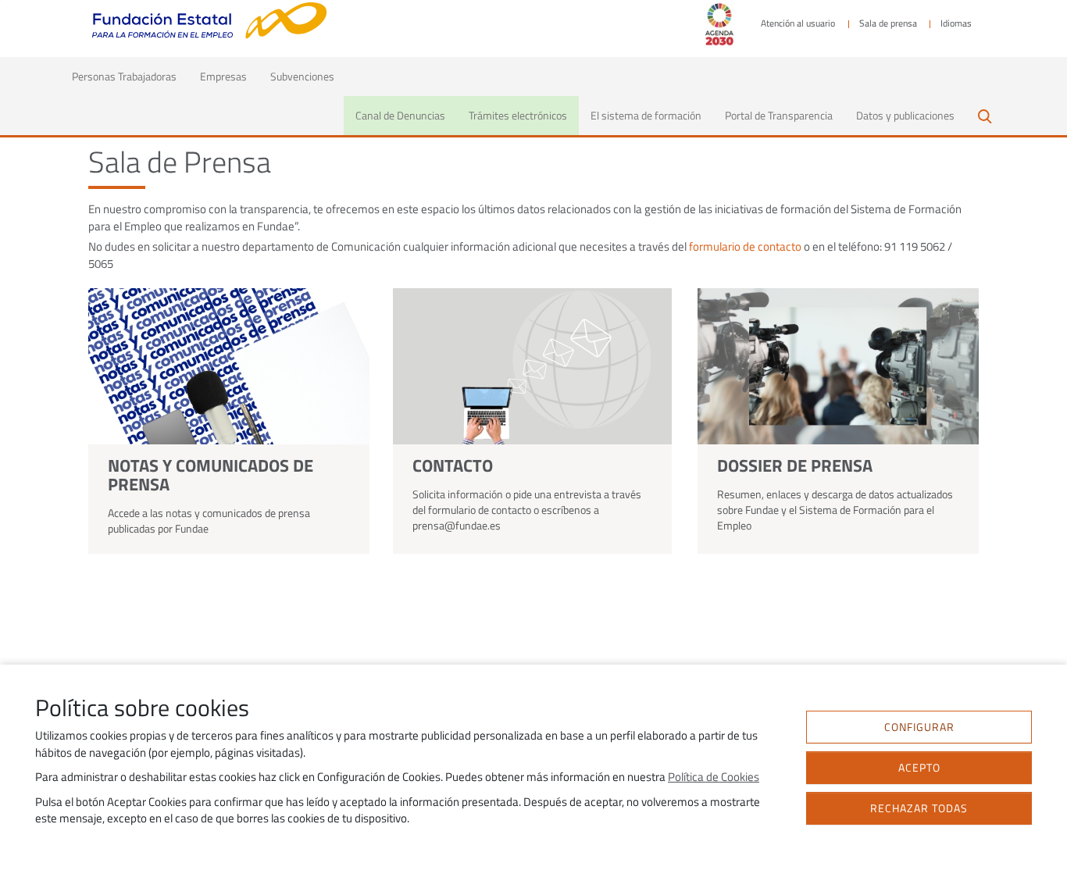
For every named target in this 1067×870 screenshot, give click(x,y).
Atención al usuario (798, 23)
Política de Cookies (713, 777)
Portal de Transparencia (779, 115)
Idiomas (956, 23)
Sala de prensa (888, 23)
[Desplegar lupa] (984, 115)
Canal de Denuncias (400, 115)
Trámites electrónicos (518, 115)
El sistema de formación (646, 115)
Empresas (223, 76)
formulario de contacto (745, 246)
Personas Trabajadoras (130, 75)
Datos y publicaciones (905, 115)
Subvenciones (302, 76)
